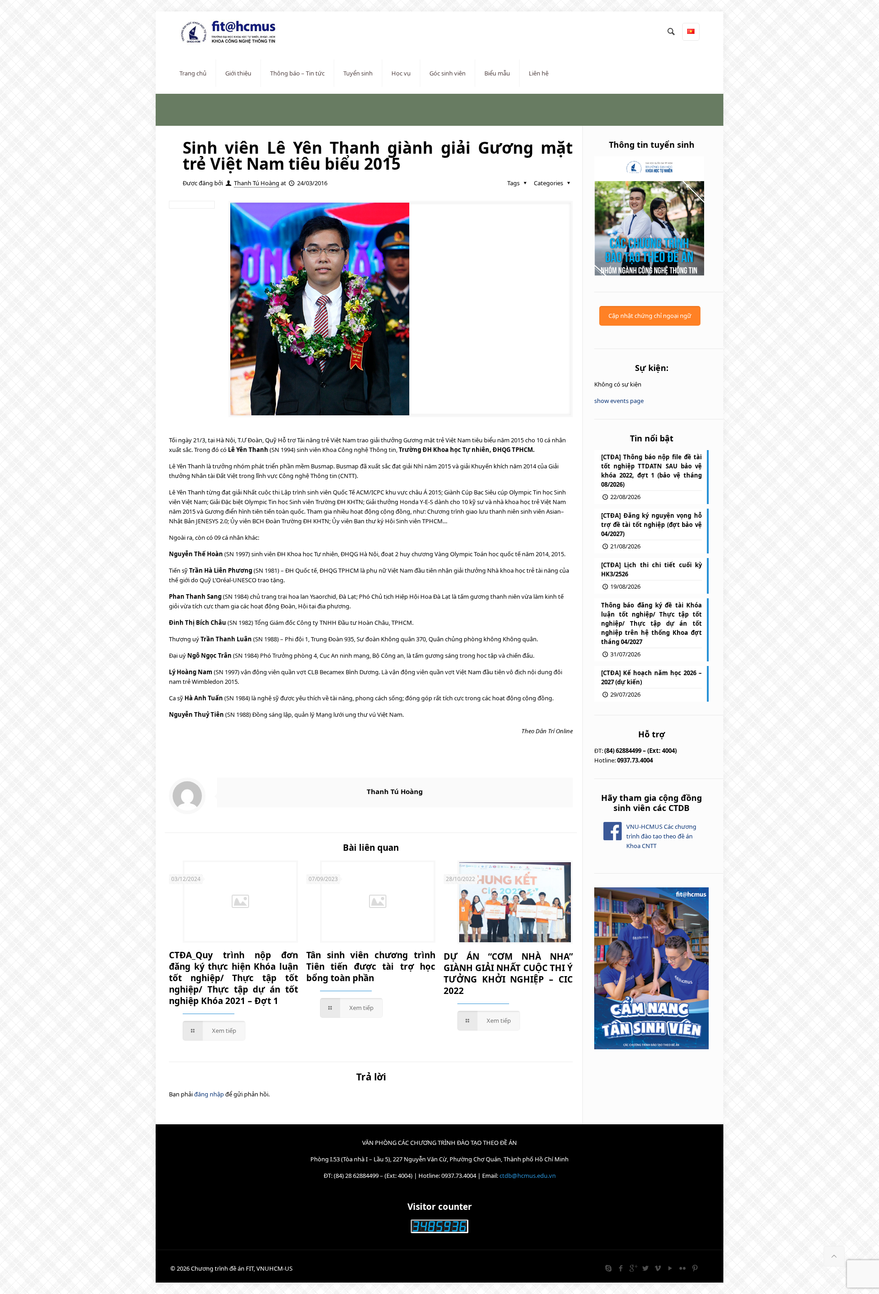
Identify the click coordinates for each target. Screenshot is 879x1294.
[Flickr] (682, 1268)
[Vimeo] (657, 1268)
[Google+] (633, 1268)
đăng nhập (209, 1094)
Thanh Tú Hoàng (256, 183)
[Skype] (608, 1268)
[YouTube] (670, 1268)
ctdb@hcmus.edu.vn (527, 1175)
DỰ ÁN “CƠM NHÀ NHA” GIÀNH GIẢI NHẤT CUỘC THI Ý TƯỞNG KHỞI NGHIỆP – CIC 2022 (508, 973)
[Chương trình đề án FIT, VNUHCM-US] (231, 32)
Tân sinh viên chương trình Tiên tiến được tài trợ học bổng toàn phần (370, 966)
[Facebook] (620, 1268)
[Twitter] (645, 1268)
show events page (619, 401)
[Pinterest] (695, 1268)
